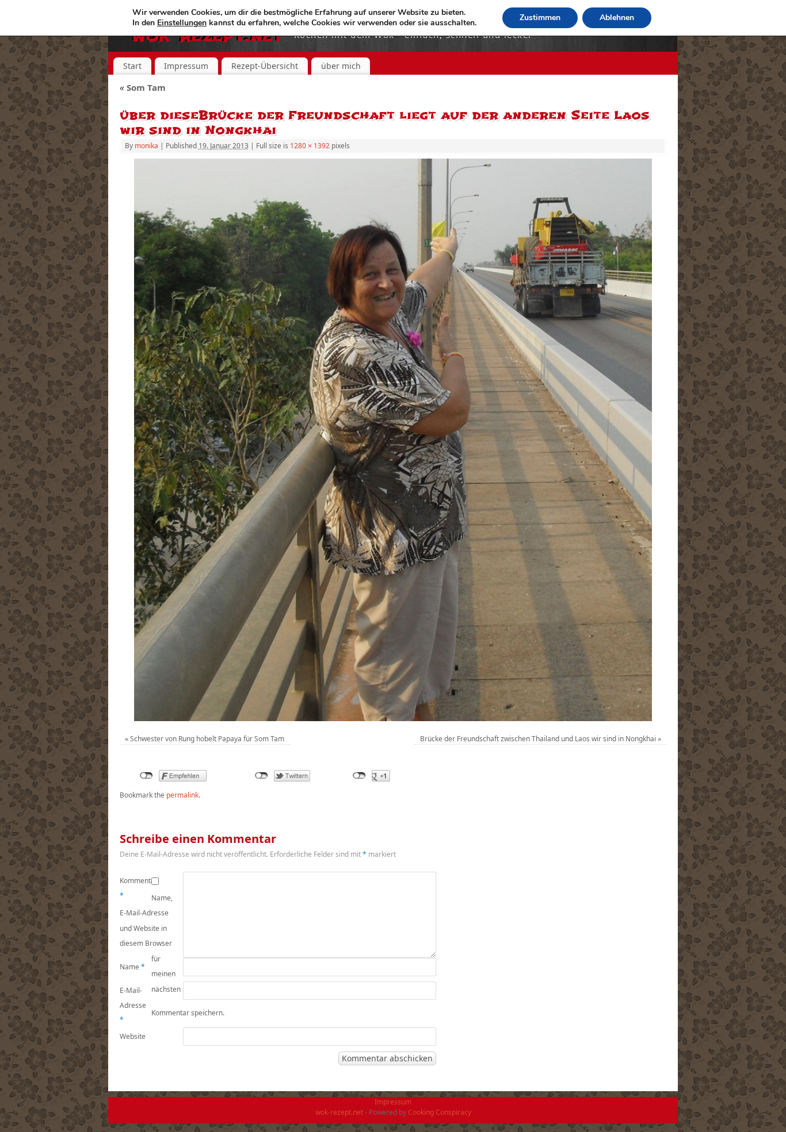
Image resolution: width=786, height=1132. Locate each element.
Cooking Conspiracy (439, 1112)
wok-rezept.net (339, 1112)
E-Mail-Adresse (133, 1005)
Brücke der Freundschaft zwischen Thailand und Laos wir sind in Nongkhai (538, 739)
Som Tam (143, 87)
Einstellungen (182, 23)
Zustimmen (540, 17)
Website (133, 1036)
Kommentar (135, 888)
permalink (182, 795)
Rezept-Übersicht (264, 65)
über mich (341, 65)
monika (146, 146)
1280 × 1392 (310, 146)
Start (132, 65)
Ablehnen (617, 17)
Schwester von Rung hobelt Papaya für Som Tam (207, 739)
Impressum (186, 65)
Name (132, 967)
